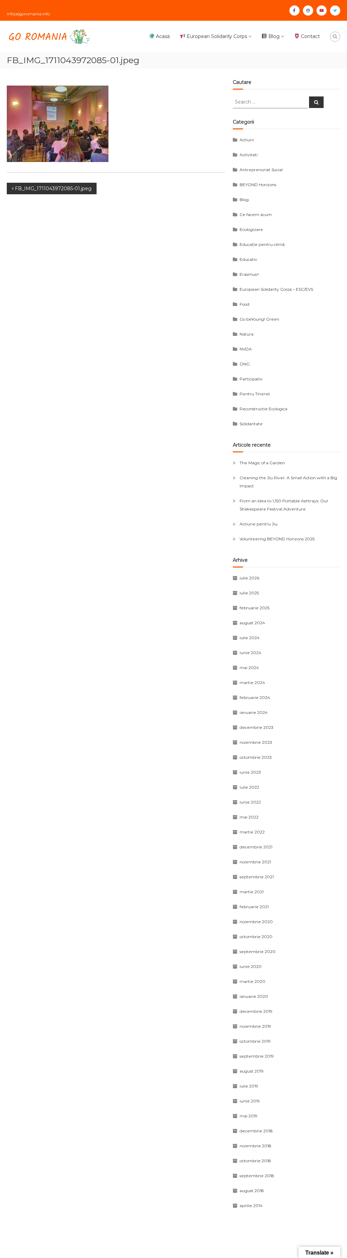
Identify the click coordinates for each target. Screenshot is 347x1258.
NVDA (246, 349)
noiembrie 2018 (255, 1145)
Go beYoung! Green (259, 319)
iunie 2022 (250, 802)
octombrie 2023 (256, 757)
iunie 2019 (250, 1100)
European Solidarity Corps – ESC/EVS (276, 289)
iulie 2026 (249, 577)
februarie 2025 (254, 607)
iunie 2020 (251, 966)
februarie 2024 (255, 697)
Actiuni (247, 139)
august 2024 (252, 622)
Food (244, 304)
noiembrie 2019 (255, 1026)
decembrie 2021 (256, 846)
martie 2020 (252, 981)
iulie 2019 (249, 1086)
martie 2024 (252, 682)
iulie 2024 (250, 637)
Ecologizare (251, 229)
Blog (273, 36)
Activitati (249, 154)
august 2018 (252, 1190)
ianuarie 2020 (254, 996)
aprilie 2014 (251, 1205)
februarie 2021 (254, 906)
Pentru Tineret (255, 393)
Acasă (162, 36)
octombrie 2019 (255, 1041)
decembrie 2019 (256, 1011)
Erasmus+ (249, 274)
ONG (245, 363)
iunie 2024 (250, 652)
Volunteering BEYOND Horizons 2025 (277, 538)
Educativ (248, 259)
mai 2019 (249, 1115)
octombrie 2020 (256, 936)
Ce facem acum (256, 214)
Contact (310, 36)
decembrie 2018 (256, 1130)
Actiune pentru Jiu (259, 523)
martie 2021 (252, 891)
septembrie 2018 (257, 1175)
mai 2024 (249, 667)
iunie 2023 (250, 772)
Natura (246, 334)
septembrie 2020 (257, 951)
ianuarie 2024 (254, 712)
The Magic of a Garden (262, 462)
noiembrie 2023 (256, 742)
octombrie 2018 (255, 1160)
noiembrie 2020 (256, 921)
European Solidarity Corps (216, 36)
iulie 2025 (249, 592)
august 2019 (252, 1071)
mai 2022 (249, 817)
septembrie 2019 (257, 1056)
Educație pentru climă (262, 244)
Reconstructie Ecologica (263, 408)
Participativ (251, 378)
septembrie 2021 (257, 876)
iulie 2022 (249, 787)
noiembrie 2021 (255, 861)
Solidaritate (251, 423)
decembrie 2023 (256, 727)
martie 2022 (252, 831)
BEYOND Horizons (258, 184)
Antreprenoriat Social (261, 169)
